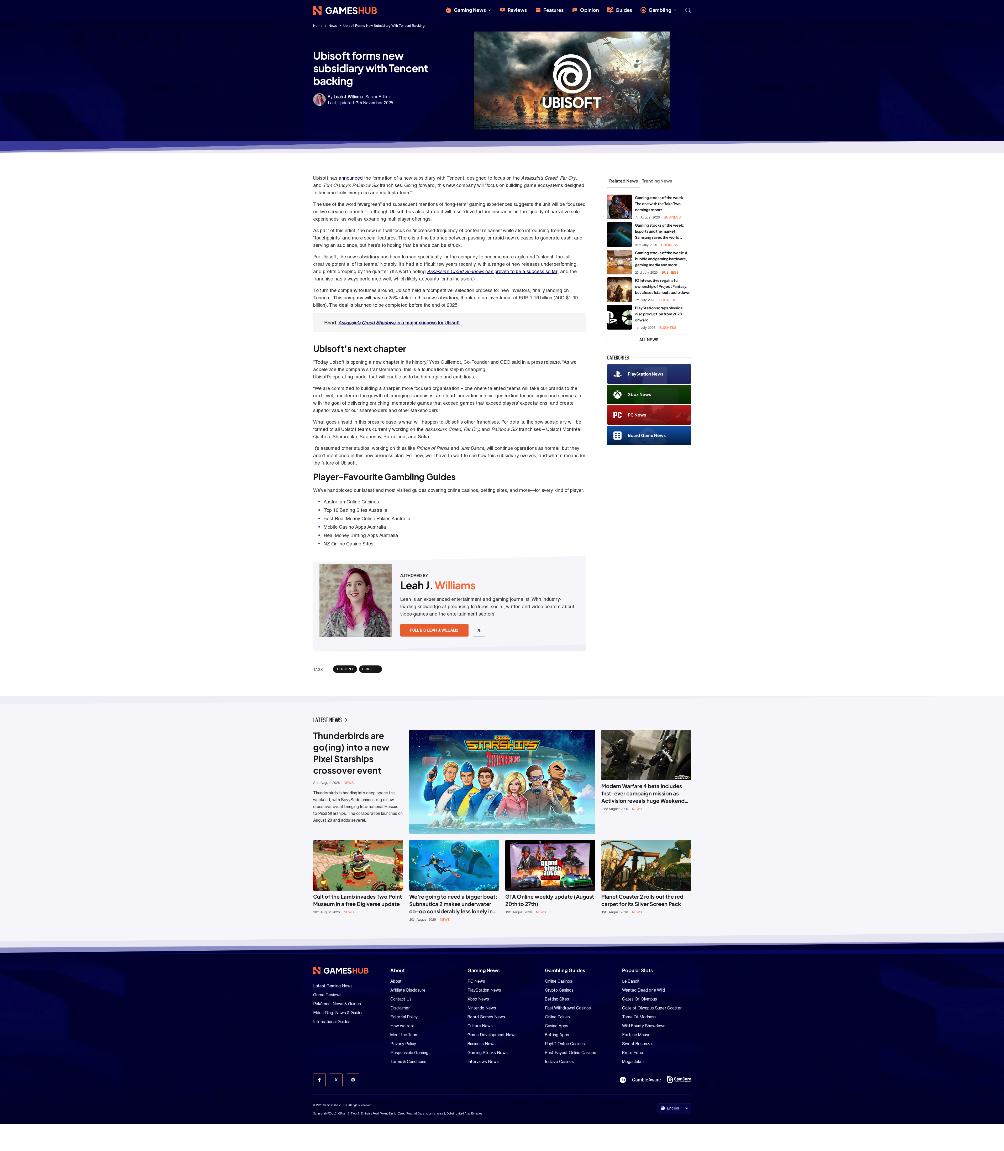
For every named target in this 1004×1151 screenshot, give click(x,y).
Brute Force (633, 1052)
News (333, 26)
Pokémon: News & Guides (337, 1003)
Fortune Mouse (636, 1034)
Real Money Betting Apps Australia (361, 535)
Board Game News (647, 435)
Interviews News (483, 1061)
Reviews (517, 10)
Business (672, 217)
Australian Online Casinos (351, 501)
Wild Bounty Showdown (643, 1025)
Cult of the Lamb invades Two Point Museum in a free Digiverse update (357, 900)
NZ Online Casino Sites (348, 543)
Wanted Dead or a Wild (643, 990)
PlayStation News (645, 374)
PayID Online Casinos (565, 1043)
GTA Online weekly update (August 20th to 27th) (549, 900)
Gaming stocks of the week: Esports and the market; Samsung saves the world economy (659, 231)
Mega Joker (633, 1061)
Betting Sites (557, 999)
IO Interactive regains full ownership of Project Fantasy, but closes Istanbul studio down (662, 286)
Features (553, 10)
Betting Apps (557, 1034)
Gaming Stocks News (487, 1052)
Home (317, 26)
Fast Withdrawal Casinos (568, 1008)
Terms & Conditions (408, 1061)
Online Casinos (558, 981)
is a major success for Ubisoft (399, 322)
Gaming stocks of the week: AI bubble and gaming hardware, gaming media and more (661, 258)
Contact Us (401, 999)
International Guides (331, 1021)
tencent (345, 669)
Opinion (589, 10)
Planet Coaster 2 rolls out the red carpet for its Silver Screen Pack (642, 900)
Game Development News (492, 1034)
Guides (624, 10)
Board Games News (486, 1016)
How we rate (402, 1025)
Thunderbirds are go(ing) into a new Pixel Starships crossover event (351, 752)
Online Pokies (557, 1016)
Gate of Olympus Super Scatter (652, 1008)
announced (351, 178)
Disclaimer (400, 1008)
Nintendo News (481, 1008)
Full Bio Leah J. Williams (434, 630)
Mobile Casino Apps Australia (355, 527)
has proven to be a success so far (492, 271)
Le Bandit (631, 981)
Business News (481, 1043)
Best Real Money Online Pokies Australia (367, 518)
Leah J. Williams (348, 96)
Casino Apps (556, 1025)
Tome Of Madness (639, 1016)
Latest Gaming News (333, 985)
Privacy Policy (403, 1043)
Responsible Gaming (409, 1052)
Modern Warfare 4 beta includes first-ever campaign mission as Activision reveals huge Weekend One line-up (643, 793)
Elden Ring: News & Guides (338, 1012)
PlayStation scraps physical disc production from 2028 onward (659, 313)
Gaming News (470, 10)
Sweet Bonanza (637, 1043)
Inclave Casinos (559, 1061)
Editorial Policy (404, 1016)
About (396, 981)
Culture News (480, 1025)
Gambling (660, 10)
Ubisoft (370, 669)
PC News (637, 415)
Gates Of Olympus (639, 999)
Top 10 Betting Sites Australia (355, 510)
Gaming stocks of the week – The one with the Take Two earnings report (660, 203)
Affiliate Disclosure (407, 990)
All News (649, 340)
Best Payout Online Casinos (570, 1052)
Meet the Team (404, 1034)
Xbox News (639, 394)
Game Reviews (327, 994)
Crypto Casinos (559, 990)
